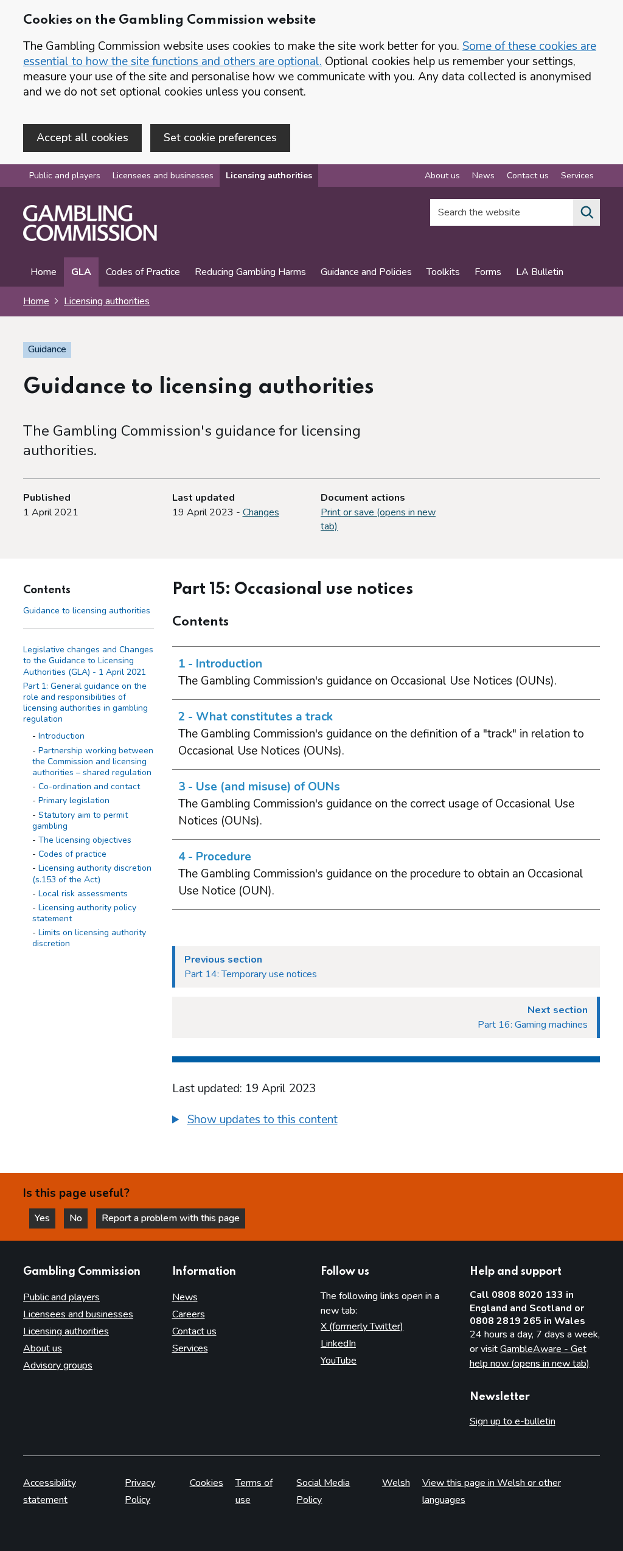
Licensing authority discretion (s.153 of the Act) (91, 873)
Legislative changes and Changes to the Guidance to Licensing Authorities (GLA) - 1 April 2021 (88, 660)
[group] (386, 1121)
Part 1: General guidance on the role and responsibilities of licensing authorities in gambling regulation (85, 702)
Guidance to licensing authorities (86, 610)
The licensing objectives (84, 840)
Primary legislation (74, 800)
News (483, 175)
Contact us (528, 175)
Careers (188, 1314)
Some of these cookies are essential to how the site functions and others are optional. (309, 53)
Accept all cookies (82, 137)
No (78, 1218)
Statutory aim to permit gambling (80, 820)
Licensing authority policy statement (84, 913)
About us (442, 175)
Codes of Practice (143, 272)
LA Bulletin (539, 272)
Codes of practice (72, 854)
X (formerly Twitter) (362, 1326)
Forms (488, 272)
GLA (81, 272)
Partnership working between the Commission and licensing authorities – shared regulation (92, 761)
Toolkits (443, 272)
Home (43, 272)
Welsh (396, 1483)
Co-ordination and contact (89, 786)
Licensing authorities (269, 175)
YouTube (339, 1360)
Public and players (64, 175)
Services (577, 175)
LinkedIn (338, 1343)
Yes (45, 1218)
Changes (261, 512)
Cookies (206, 1483)
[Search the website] (586, 212)
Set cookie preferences (220, 137)
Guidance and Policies (366, 272)
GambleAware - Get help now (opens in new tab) (530, 1356)
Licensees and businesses (163, 175)
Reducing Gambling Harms (250, 272)
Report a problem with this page (171, 1218)
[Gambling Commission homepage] (90, 238)
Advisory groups (57, 1365)
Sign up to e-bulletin (512, 1421)
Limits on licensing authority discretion (89, 938)
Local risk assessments (83, 893)
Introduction (61, 736)
